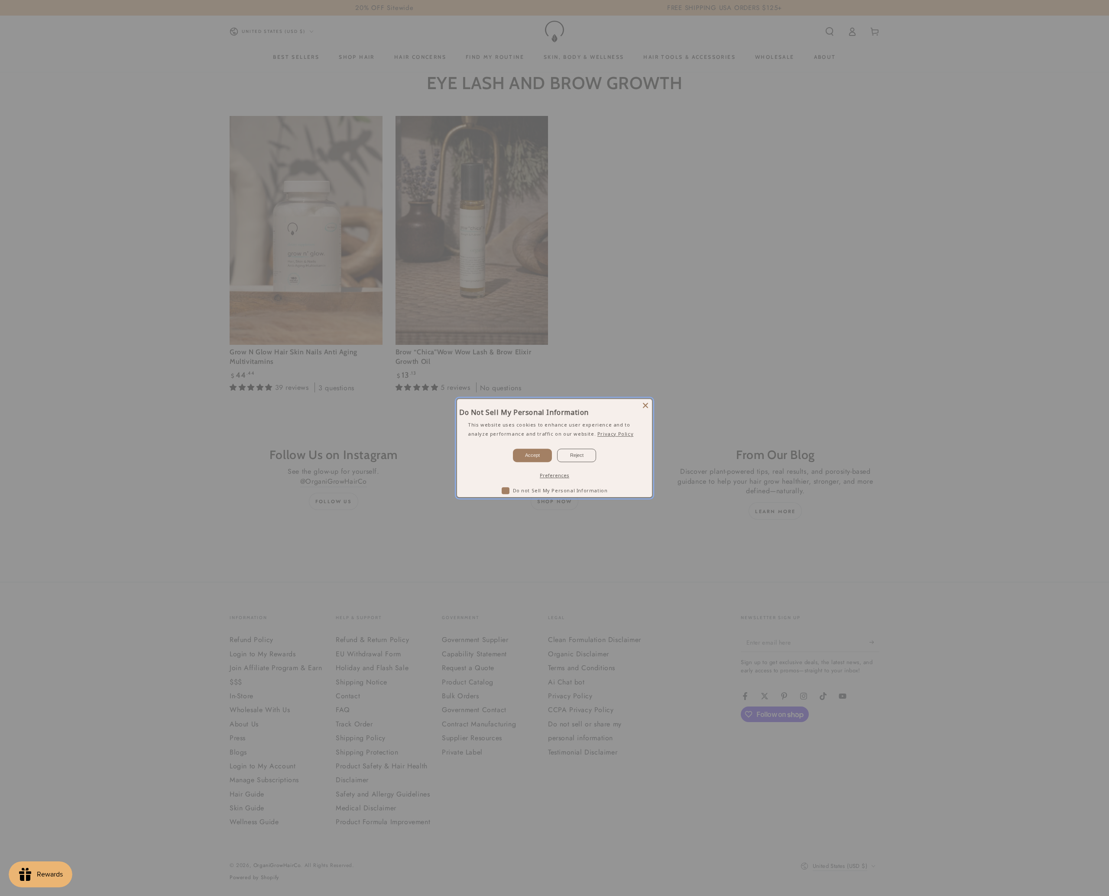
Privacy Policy (615, 433)
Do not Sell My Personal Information (560, 490)
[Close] (645, 405)
